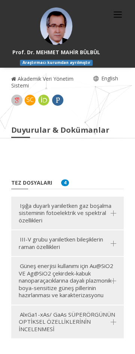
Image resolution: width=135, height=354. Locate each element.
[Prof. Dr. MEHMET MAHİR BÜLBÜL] (56, 26)
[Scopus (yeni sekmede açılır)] (30, 100)
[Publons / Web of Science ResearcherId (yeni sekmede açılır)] (57, 100)
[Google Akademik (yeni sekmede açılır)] (16, 100)
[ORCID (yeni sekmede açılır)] (44, 100)
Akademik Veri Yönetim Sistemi (42, 82)
